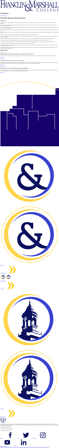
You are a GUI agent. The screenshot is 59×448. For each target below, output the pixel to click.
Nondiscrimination (23, 447)
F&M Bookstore (9, 447)
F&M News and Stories (17, 447)
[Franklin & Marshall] (29, 11)
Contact (12, 447)
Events (37, 447)
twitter (18, 438)
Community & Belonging (29, 447)
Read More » (2, 57)
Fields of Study (40, 447)
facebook (1, 438)
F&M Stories (4, 15)
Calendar (1, 447)
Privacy (34, 447)
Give (3, 447)
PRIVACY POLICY (3, 446)
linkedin (15, 445)
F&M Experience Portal (45, 447)
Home (1, 15)
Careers (5, 447)
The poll (1, 34)
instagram (34, 438)
